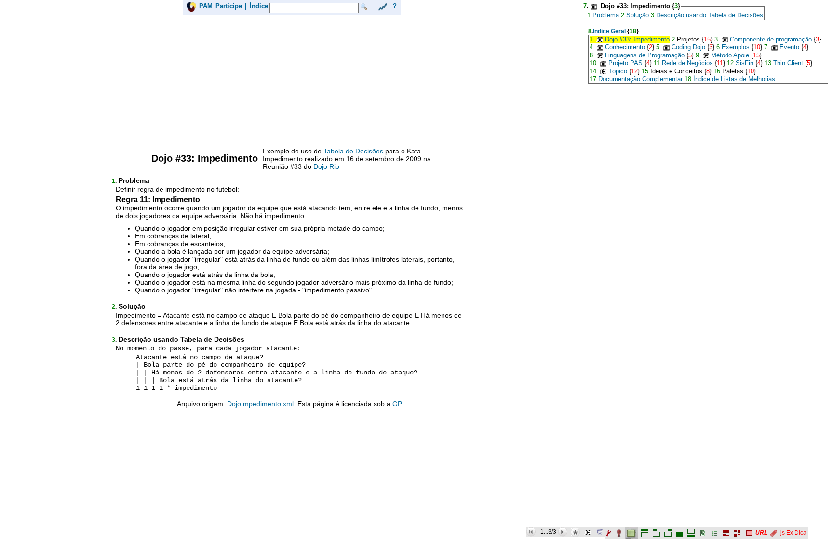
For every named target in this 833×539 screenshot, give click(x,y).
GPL (399, 404)
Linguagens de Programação (645, 55)
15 (707, 39)
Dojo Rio (326, 166)
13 (768, 63)
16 (716, 71)
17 (593, 79)
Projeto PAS (625, 63)
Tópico (617, 71)
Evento (789, 47)
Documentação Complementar (640, 79)
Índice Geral (609, 31)
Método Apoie (730, 55)
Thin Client (788, 63)
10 (756, 47)
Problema (605, 15)
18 (633, 31)
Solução (637, 15)
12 (730, 63)
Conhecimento (625, 47)
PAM (206, 6)
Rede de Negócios (687, 63)
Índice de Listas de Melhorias (734, 79)
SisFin (744, 63)
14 (593, 71)
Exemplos (736, 47)
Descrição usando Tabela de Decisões (709, 15)
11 (657, 63)
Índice (259, 6)
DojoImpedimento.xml (260, 404)
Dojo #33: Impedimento (637, 39)
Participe (228, 6)
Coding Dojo (688, 47)
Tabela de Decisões (353, 151)
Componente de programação (771, 39)
